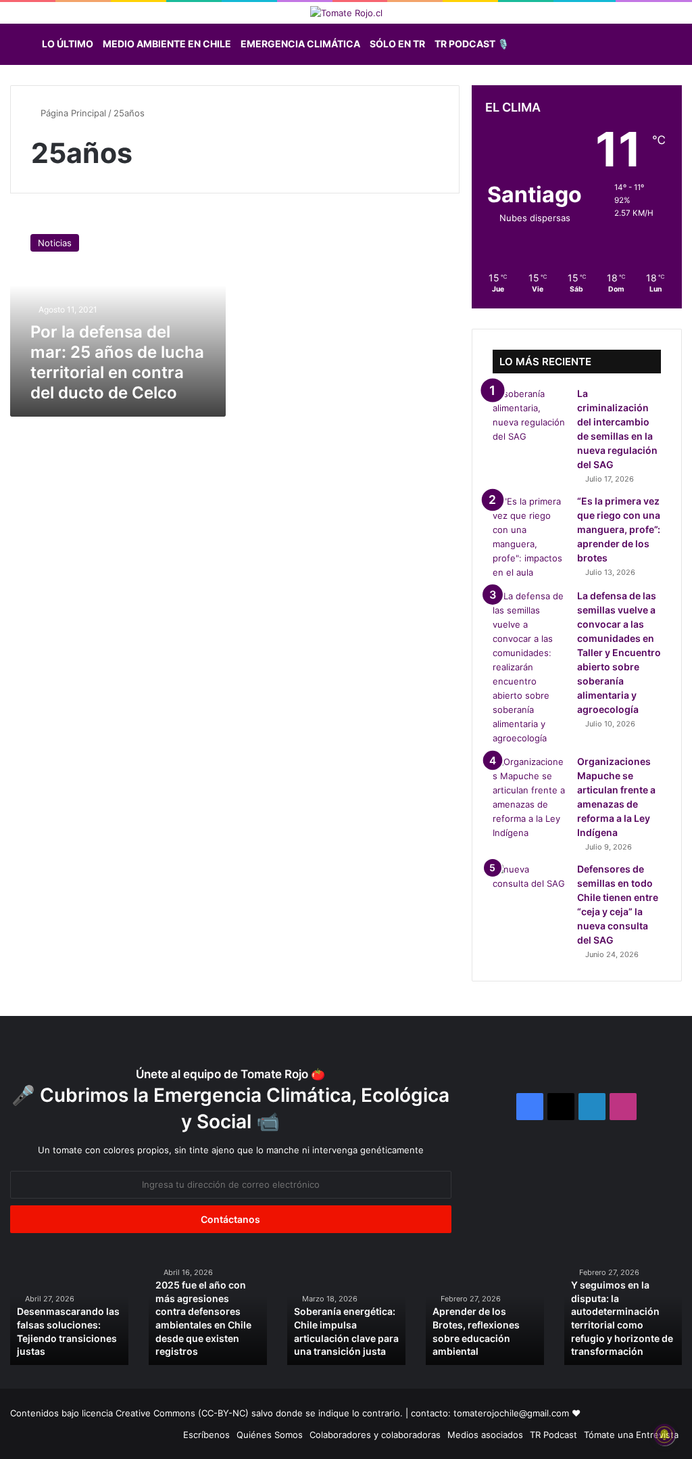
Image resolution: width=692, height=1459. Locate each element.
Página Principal (72, 113)
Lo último (67, 43)
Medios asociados (485, 1434)
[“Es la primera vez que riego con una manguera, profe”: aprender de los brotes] (530, 537)
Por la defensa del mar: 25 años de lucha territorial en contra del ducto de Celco (117, 362)
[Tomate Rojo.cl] (346, 12)
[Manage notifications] (664, 1434)
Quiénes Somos (270, 1434)
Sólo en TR (397, 43)
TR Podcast (553, 1434)
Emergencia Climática (300, 43)
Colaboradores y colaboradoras (375, 1434)
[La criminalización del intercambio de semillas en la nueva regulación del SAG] (530, 415)
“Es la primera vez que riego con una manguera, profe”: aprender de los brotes (618, 529)
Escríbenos (206, 1434)
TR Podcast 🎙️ (472, 43)
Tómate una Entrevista (631, 1434)
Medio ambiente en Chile (167, 43)
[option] (69, 1312)
